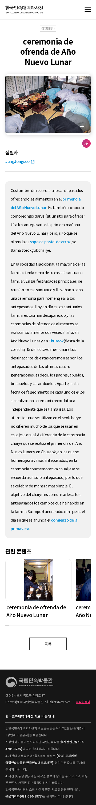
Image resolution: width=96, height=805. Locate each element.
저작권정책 (83, 702)
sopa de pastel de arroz (50, 241)
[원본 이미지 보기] (82, 126)
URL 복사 (86, 143)
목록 (47, 643)
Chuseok (56, 341)
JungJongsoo (17, 161)
